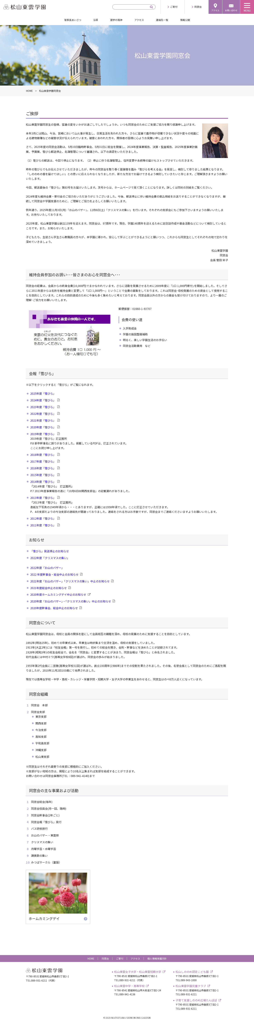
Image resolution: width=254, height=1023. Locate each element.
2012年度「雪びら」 (43, 518)
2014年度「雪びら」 (43, 482)
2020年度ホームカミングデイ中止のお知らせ (58, 594)
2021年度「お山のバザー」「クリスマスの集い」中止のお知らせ (70, 581)
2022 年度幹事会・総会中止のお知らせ (54, 574)
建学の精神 (116, 20)
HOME (90, 958)
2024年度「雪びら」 (43, 400)
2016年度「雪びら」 (43, 468)
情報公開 (185, 20)
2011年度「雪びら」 (43, 525)
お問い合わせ (231, 10)
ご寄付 (173, 6)
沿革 (95, 20)
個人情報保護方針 (157, 958)
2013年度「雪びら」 (43, 498)
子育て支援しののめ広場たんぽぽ (196, 1000)
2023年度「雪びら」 (43, 407)
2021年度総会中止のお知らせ (48, 588)
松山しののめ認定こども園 (192, 972)
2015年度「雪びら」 (43, 475)
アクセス (215, 10)
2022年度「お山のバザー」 (47, 568)
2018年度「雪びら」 (43, 455)
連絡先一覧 (162, 20)
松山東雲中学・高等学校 (129, 986)
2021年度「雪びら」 (43, 420)
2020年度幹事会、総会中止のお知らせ (54, 608)
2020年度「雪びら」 (43, 427)
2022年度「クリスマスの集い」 (50, 558)
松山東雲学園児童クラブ (191, 986)
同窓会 (198, 6)
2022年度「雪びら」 (43, 414)
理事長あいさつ (72, 20)
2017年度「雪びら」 (43, 461)
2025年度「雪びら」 (43, 393)
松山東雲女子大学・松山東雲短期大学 (137, 972)
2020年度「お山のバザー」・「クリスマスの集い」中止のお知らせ (70, 601)
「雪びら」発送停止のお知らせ (49, 551)
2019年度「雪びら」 (43, 434)
